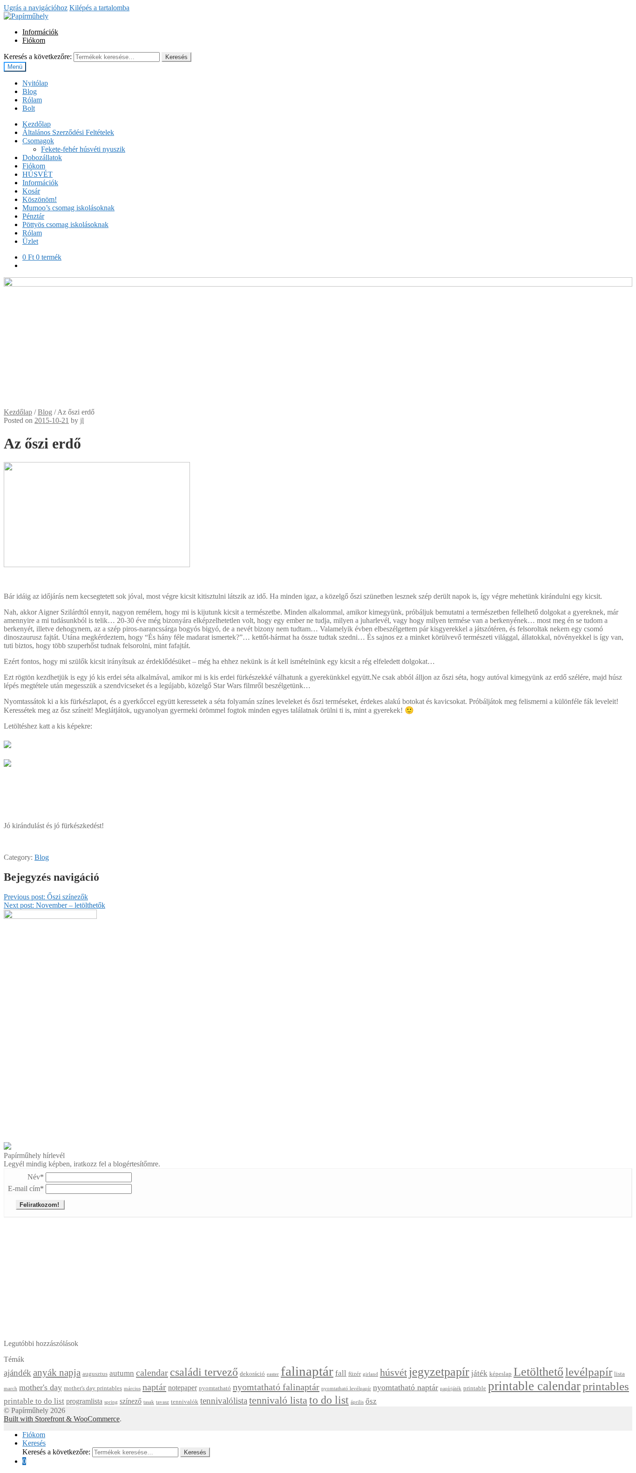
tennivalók (184, 1402)
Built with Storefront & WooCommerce (62, 1419)
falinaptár (307, 1371)
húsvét (393, 1372)
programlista (84, 1401)
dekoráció (252, 1374)
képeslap (500, 1374)
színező (131, 1401)
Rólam (32, 100)
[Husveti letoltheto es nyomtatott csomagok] (7, 1147)
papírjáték (450, 1388)
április (357, 1402)
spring (111, 1402)
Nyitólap (35, 83)
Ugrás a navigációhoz (36, 8)
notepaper (182, 1388)
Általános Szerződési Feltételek (68, 132)
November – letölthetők (54, 905)
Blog (29, 91)
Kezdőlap (36, 124)
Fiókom (33, 40)
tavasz (162, 1402)
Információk (40, 32)
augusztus (95, 1374)
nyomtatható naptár (405, 1387)
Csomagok (38, 141)
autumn (121, 1373)
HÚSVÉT (37, 174)
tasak (148, 1402)
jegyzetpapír (439, 1372)
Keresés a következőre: (38, 56)
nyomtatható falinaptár (276, 1387)
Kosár (31, 191)
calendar (152, 1372)
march (10, 1388)
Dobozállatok (42, 157)
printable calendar (534, 1386)
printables (605, 1386)
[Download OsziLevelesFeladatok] (7, 760)
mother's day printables (93, 1388)
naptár (154, 1387)
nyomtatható (215, 1388)
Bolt (28, 108)
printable (474, 1388)
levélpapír (588, 1372)
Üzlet (30, 241)
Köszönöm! (39, 199)
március (132, 1388)
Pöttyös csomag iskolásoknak (65, 224)
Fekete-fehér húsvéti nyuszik (83, 149)
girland (370, 1374)
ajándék (17, 1373)
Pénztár (33, 216)
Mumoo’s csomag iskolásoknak (68, 208)
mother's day (40, 1387)
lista (619, 1374)
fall (340, 1373)
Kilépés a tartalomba (99, 8)
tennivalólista (223, 1401)
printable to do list (34, 1401)
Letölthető (538, 1372)
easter (273, 1374)
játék (479, 1373)
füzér (354, 1374)
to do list (329, 1399)
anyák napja (57, 1372)
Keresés (176, 57)
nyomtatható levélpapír (346, 1388)
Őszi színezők (46, 897)
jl (82, 420)
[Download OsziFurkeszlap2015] (7, 742)
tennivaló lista (278, 1400)
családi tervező (204, 1372)
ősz (371, 1401)
